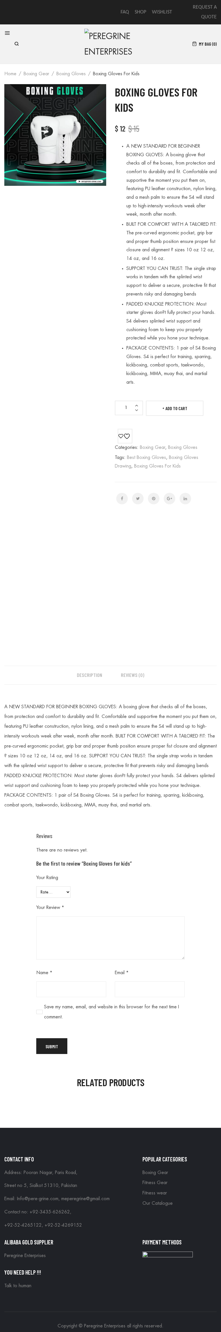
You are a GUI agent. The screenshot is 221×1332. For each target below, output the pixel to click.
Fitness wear (154, 1193)
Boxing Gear (36, 74)
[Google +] (169, 498)
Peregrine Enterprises (25, 1255)
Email (122, 972)
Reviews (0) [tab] (132, 675)
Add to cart (176, 408)
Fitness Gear (154, 1182)
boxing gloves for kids (157, 466)
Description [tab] (89, 675)
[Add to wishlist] (125, 436)
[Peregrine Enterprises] (110, 43)
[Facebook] (122, 498)
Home (10, 74)
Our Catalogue (157, 1203)
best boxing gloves (146, 457)
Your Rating (47, 877)
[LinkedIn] (185, 498)
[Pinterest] (153, 498)
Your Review (50, 907)
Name (44, 972)
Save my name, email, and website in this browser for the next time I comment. (111, 1012)
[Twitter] (138, 498)
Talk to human (17, 1285)
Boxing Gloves (71, 74)
